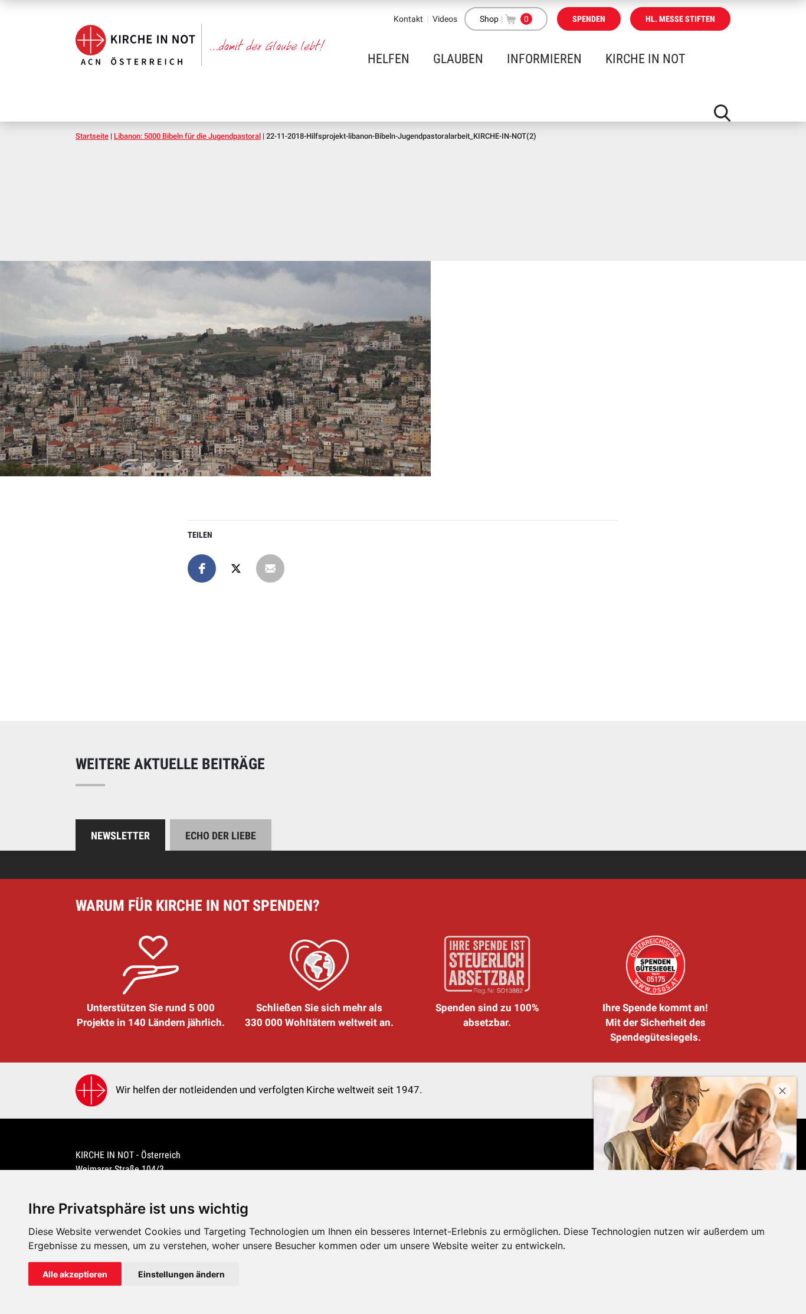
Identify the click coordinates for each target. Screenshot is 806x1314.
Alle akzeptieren (74, 1274)
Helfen (388, 58)
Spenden (588, 19)
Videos (445, 19)
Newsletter (120, 835)
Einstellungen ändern (181, 1274)
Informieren (544, 58)
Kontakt (408, 19)
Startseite (92, 136)
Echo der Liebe (220, 835)
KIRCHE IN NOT (645, 58)
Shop (489, 19)
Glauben (458, 58)
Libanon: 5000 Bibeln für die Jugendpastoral (187, 136)
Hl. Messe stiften (680, 19)
